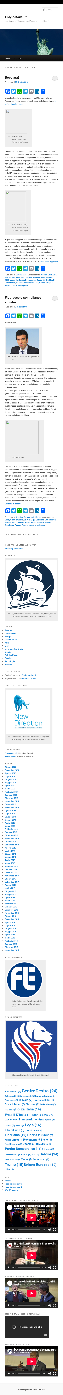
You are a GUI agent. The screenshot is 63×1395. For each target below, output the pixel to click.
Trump (25, 525)
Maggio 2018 (10, 857)
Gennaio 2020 (11, 795)
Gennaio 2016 (11, 944)
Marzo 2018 (10, 863)
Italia (25, 274)
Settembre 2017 (12, 881)
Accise (44, 274)
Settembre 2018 (12, 844)
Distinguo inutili (29, 675)
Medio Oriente (13, 1139)
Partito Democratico (27, 280)
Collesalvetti (10, 633)
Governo (11, 1119)
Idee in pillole (11, 639)
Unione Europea (46, 282)
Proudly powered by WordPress (31, 1389)
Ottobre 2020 (10, 767)
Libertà (35, 1134)
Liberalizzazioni (33, 1130)
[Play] (8, 1229)
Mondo (38, 517)
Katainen (36, 277)
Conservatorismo (44, 1096)
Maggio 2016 (10, 931)
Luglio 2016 (10, 925)
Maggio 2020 (10, 782)
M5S (46, 519)
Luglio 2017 (10, 888)
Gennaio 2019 (11, 832)
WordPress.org (11, 1189)
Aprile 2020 (10, 785)
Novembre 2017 (12, 875)
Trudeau (18, 525)
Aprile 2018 (10, 860)
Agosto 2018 (10, 847)
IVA (22, 277)
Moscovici (14, 280)
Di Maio (25, 1100)
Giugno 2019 (10, 816)
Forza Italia (28, 1108)
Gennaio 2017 (11, 906)
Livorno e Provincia (14, 648)
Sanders (40, 522)
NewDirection (13, 1144)
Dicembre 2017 (11, 872)
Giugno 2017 (10, 891)
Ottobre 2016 (10, 916)
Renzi (27, 522)
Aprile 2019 (10, 822)
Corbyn (8, 519)
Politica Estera (11, 655)
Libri (7, 645)
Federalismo (48, 1104)
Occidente (44, 1144)
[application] (31, 1217)
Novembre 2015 (12, 950)
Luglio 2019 (10, 813)
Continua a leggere (49, 261)
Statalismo (9, 525)
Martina (8, 522)
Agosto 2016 (10, 922)
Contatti (18, 58)
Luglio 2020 (10, 776)
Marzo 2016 (10, 937)
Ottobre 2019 (10, 804)
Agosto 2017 (10, 885)
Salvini (33, 522)
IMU (13, 277)
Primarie (48, 1149)
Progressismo (12, 1154)
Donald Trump (15, 1104)
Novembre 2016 (12, 912)
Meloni (14, 522)
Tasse (26, 1159)
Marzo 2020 (10, 788)
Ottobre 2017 (10, 878)
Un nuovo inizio (28, 678)
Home (7, 58)
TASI (36, 282)
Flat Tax (8, 277)
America (19, 517)
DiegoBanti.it (16, 16)
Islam (10, 1125)
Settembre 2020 (12, 770)
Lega (43, 277)
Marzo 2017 (10, 900)
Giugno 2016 (10, 928)
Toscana (8, 664)
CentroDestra (39, 1091)
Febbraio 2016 (11, 941)
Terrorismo (41, 1159)
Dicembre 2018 (11, 835)
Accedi (8, 1180)
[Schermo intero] (54, 1229)
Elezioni (32, 1104)
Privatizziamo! (11, 753)
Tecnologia (10, 661)
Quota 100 (41, 280)
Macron (52, 519)
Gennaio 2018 (11, 869)
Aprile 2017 (10, 897)
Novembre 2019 (12, 801)
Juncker (28, 277)
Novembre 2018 (12, 838)
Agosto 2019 (10, 810)
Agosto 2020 (10, 773)
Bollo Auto (52, 274)
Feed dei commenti (13, 1186)
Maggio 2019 (10, 819)
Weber (7, 285)
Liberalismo (14, 1130)
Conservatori (26, 1096)
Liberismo (40, 519)
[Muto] (49, 1229)
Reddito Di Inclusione (25, 282)
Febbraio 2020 (11, 791)
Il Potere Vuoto (11, 756)
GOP (37, 1115)
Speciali (8, 658)
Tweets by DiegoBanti (14, 548)
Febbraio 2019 (11, 829)
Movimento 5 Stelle (37, 1139)
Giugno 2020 (10, 779)
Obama (21, 522)
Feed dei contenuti (13, 1183)
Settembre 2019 (12, 807)
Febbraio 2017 (11, 903)
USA (9, 1169)
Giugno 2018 (10, 853)
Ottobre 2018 (10, 841)
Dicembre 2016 (11, 909)
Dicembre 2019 (11, 798)
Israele (20, 1125)
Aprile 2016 (10, 934)
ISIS (51, 1119)
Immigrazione (17, 519)
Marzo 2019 (10, 826)
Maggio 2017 (10, 894)
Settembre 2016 (12, 919)
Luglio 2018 (10, 850)
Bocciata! (12, 77)
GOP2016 (47, 1115)
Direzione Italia (43, 1100)
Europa (19, 274)
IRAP (18, 277)
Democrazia (11, 1100)
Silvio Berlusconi (12, 1160)
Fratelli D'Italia (19, 1114)
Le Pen (27, 519)
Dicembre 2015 (11, 947)
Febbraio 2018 (11, 866)
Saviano (48, 522)
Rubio (35, 1155)
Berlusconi (13, 1091)
